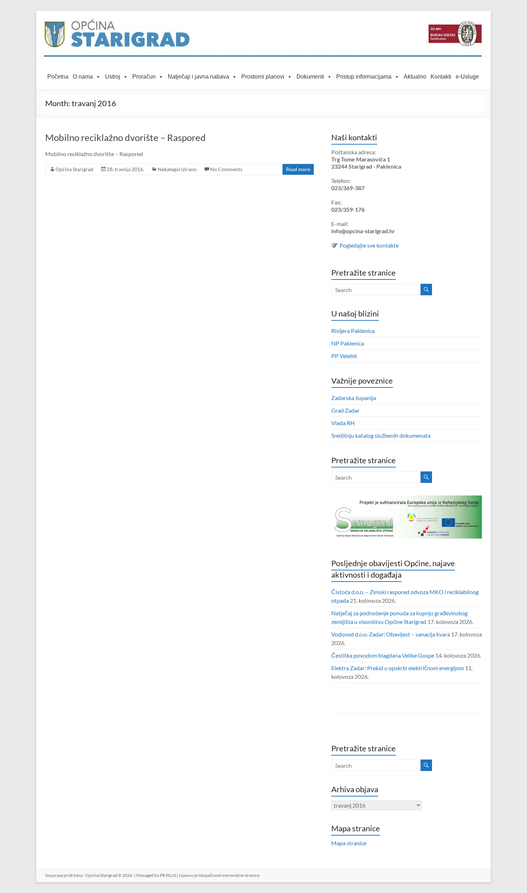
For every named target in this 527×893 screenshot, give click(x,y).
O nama (83, 77)
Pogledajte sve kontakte (369, 245)
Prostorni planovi (262, 77)
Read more (298, 169)
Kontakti (441, 77)
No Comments (226, 169)
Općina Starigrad (74, 169)
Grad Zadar (345, 410)
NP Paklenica (347, 343)
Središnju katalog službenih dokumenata (381, 435)
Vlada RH (343, 422)
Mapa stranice (348, 843)
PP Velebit (344, 355)
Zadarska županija (353, 397)
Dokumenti (310, 77)
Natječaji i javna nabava (198, 77)
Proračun (144, 77)
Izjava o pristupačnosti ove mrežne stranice (219, 875)
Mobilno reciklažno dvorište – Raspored (125, 137)
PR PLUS (168, 875)
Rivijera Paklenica (353, 330)
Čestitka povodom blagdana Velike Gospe (382, 655)
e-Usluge (467, 77)
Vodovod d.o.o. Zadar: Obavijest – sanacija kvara (390, 634)
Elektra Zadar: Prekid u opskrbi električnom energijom (397, 667)
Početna (57, 77)
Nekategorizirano (177, 169)
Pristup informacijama (363, 77)
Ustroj (112, 77)
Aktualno (415, 77)
